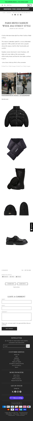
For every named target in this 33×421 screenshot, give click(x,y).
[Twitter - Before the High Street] (12, 15)
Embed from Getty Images (9, 66)
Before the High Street (13, 412)
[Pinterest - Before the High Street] (21, 15)
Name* (3, 299)
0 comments (5, 270)
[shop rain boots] (16, 178)
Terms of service (23, 414)
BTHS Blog (9, 12)
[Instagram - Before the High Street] (18, 15)
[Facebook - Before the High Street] (15, 15)
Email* (3, 305)
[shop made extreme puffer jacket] (16, 116)
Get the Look (28, 270)
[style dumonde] (16, 83)
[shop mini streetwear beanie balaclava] (16, 209)
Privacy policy (16, 414)
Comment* (4, 311)
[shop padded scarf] (16, 147)
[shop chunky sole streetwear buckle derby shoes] (16, 240)
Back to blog (16, 287)
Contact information (20, 415)
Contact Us (16, 388)
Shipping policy (11, 415)
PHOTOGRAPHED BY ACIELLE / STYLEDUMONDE (16, 95)
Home (4, 12)
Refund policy (9, 414)
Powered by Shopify (23, 412)
